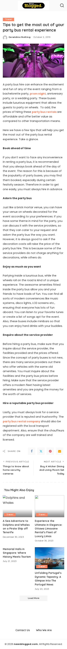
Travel (8, 19)
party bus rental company (21, 421)
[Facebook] (31, 451)
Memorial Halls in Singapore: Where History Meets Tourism (17, 552)
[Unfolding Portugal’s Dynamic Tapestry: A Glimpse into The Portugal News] (49, 558)
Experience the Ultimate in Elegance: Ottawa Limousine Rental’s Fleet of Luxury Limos (48, 528)
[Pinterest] (50, 451)
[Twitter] (41, 451)
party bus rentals (44, 112)
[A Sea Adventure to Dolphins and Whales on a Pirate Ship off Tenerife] (17, 506)
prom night (38, 93)
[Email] (59, 451)
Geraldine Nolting (20, 37)
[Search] (62, 5)
